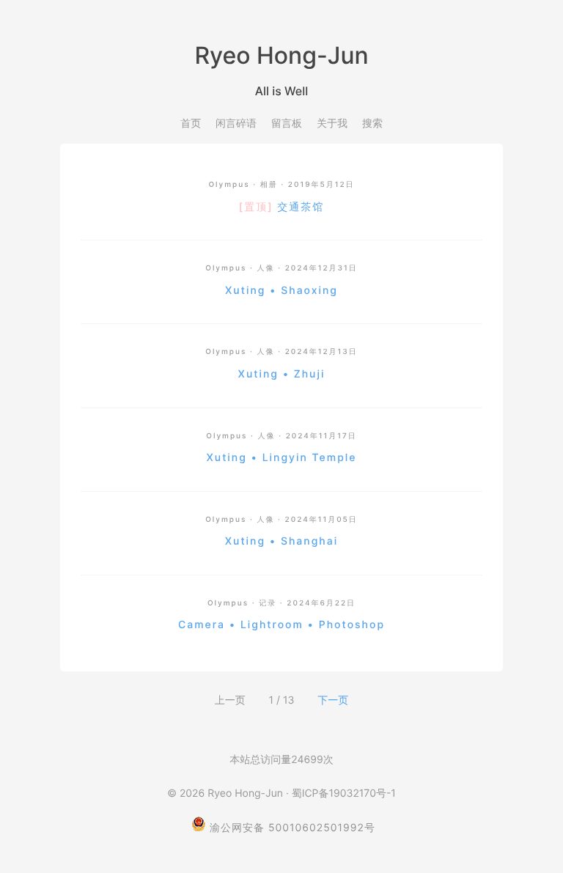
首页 (190, 123)
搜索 (372, 123)
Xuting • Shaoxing (281, 290)
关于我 (332, 123)
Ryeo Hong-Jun (245, 793)
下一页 (332, 700)
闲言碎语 (236, 123)
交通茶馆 (281, 207)
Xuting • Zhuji (281, 374)
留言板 (286, 123)
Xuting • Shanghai (281, 541)
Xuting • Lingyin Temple (282, 458)
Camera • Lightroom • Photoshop (281, 625)
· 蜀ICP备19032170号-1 (341, 793)
